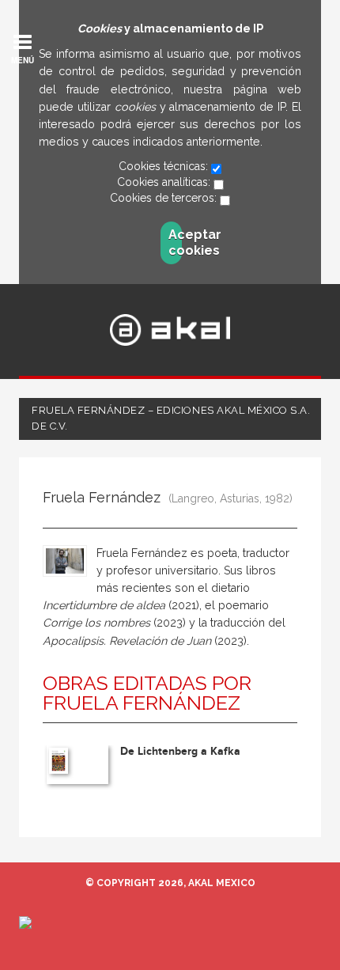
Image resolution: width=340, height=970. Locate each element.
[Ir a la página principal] (170, 330)
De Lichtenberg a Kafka (180, 751)
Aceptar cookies (175, 242)
